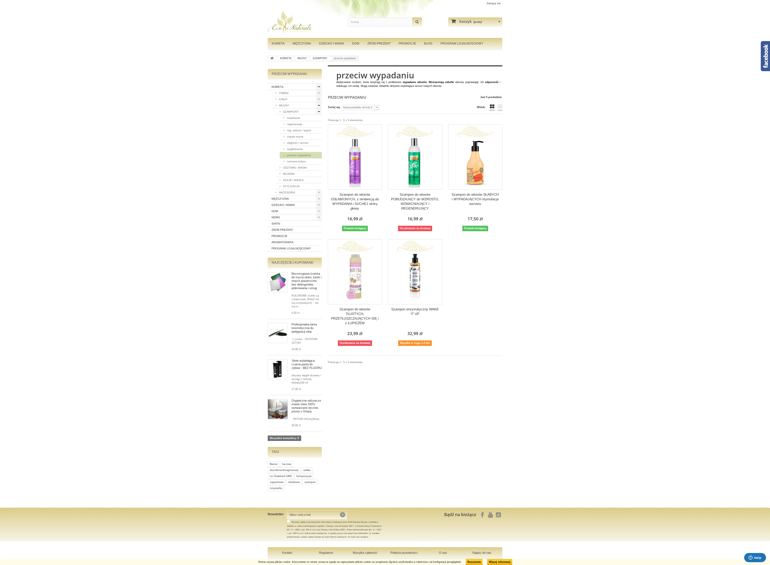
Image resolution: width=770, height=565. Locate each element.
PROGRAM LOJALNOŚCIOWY (462, 43)
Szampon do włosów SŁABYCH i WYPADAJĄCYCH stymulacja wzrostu (475, 199)
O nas (443, 552)
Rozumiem (474, 561)
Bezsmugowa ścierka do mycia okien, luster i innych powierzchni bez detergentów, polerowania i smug (307, 281)
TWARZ (283, 93)
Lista (500, 110)
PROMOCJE (407, 43)
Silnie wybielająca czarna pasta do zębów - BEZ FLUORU (307, 364)
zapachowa (277, 482)
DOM (355, 43)
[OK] (342, 514)
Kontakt (287, 552)
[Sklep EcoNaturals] (305, 21)
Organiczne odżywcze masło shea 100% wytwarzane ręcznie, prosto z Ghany (306, 406)
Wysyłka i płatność (365, 552)
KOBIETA (278, 43)
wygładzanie (294, 149)
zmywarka (276, 488)
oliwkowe (294, 482)
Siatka (492, 110)
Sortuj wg (334, 107)
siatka (306, 470)
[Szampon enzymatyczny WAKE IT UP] (415, 277)
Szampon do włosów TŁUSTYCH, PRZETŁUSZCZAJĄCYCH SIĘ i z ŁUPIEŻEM (355, 316)
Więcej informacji (500, 561)
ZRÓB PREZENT (282, 229)
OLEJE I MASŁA (293, 180)
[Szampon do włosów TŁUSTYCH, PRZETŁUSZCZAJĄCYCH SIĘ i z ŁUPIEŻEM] (355, 277)
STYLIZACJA (291, 186)
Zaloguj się (493, 3)
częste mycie (294, 136)
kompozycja (303, 476)
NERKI (276, 217)
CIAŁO (282, 99)
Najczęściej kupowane (292, 262)
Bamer (274, 464)
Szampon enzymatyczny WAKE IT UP (415, 311)
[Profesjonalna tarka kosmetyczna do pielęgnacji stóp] (278, 333)
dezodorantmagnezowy (284, 470)
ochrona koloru (296, 161)
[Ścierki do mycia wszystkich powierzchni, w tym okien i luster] (278, 282)
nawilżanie (293, 117)
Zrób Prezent (379, 43)
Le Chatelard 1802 (281, 476)
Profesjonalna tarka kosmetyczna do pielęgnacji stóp (304, 328)
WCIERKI (288, 173)
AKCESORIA (286, 192)
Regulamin (326, 552)
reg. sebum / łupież (298, 130)
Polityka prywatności (403, 552)
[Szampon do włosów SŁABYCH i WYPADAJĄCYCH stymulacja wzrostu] (475, 163)
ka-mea (286, 464)
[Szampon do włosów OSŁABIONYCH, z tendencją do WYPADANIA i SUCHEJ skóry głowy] (355, 163)
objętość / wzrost (297, 142)
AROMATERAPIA (282, 242)
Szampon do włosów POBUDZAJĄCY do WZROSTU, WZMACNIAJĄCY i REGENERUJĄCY (415, 201)
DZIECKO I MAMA (331, 43)
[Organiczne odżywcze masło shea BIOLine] (278, 409)
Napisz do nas (481, 552)
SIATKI (276, 223)
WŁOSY (283, 105)
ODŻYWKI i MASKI (294, 167)
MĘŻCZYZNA (302, 43)
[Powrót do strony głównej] (272, 58)
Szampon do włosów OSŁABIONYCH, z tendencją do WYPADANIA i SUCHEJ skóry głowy (355, 201)
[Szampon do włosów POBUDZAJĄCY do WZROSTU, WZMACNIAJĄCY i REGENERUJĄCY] (415, 163)
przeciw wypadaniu (298, 155)
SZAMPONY (290, 111)
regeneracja (294, 124)
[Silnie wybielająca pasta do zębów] (278, 369)
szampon (310, 482)
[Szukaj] (417, 21)
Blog (428, 43)
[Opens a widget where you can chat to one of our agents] (755, 558)
